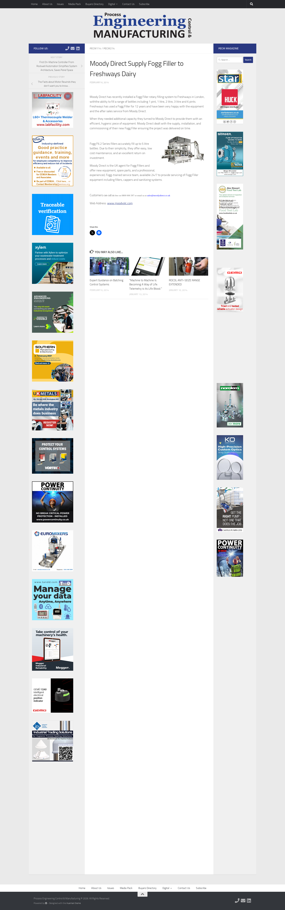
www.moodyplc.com (120, 203)
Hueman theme (73, 903)
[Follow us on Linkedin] (78, 48)
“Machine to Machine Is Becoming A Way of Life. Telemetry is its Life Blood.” (145, 284)
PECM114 (95, 48)
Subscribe (144, 4)
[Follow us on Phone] (67, 48)
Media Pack (74, 4)
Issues (60, 4)
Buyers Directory (94, 4)
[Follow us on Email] (73, 48)
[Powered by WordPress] (46, 903)
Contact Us (128, 4)
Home (34, 4)
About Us (47, 4)
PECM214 (109, 48)
